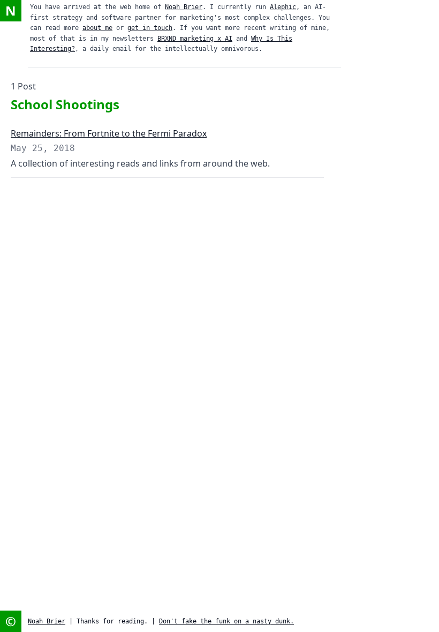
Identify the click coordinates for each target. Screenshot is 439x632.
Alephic (283, 7)
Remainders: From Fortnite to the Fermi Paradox (109, 133)
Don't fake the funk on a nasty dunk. (226, 621)
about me (97, 28)
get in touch (149, 28)
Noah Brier (183, 7)
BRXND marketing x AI (194, 38)
